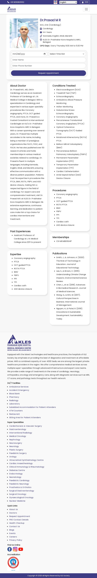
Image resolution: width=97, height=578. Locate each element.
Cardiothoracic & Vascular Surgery (25, 426)
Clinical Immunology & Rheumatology (26, 466)
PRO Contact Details (19, 519)
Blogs (11, 530)
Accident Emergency (19, 390)
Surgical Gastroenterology (21, 490)
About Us (13, 509)
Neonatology (15, 477)
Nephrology (14, 439)
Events (12, 533)
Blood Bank (14, 393)
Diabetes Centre (17, 470)
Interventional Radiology (20, 432)
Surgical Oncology (17, 494)
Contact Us (14, 526)
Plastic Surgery (16, 449)
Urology (13, 456)
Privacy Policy (15, 540)
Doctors (13, 513)
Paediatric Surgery (18, 453)
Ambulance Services (19, 386)
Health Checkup (16, 523)
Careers (13, 536)
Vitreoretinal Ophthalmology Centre (26, 460)
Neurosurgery (15, 443)
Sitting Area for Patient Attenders (25, 417)
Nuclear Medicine (17, 501)
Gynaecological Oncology (21, 497)
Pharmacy (14, 397)
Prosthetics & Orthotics (20, 487)
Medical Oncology (17, 436)
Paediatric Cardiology (19, 480)
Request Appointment (48, 73)
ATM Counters (16, 410)
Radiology (13, 400)
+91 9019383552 (17, 2)
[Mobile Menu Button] (86, 9)
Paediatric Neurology (19, 484)
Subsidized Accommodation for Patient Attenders (32, 407)
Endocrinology (16, 473)
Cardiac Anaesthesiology (21, 463)
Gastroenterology (17, 429)
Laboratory (14, 403)
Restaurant (14, 414)
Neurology (14, 446)
